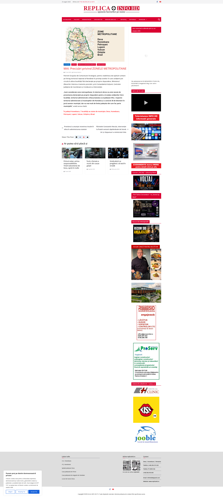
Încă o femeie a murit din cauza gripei (93, 163)
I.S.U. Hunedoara (66, 461)
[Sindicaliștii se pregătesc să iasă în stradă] (118, 149)
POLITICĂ (76, 19)
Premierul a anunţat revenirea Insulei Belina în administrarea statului (79, 127)
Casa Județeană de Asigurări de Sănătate (73, 475)
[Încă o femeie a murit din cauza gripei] (95, 149)
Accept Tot (34, 492)
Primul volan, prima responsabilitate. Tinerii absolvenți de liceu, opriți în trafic (72, 164)
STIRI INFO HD (98, 19)
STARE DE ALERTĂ (101, 64)
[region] (22, 483)
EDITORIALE (132, 19)
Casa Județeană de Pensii (69, 471)
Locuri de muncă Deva (68, 479)
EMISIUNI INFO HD (110, 19)
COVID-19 (74, 64)
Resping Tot (21, 492)
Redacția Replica (77, 72)
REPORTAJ (123, 19)
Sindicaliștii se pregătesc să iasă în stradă (118, 163)
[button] (117, 19)
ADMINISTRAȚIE (86, 19)
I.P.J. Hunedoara (66, 464)
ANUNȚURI (142, 19)
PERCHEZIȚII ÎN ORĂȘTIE (87, 2)
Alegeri (10, 492)
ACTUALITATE (67, 19)
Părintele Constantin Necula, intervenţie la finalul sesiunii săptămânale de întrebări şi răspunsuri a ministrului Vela (111, 129)
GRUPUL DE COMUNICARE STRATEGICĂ (86, 64)
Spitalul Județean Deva (68, 468)
